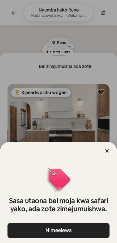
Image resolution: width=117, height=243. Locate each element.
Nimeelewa (59, 230)
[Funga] (107, 150)
